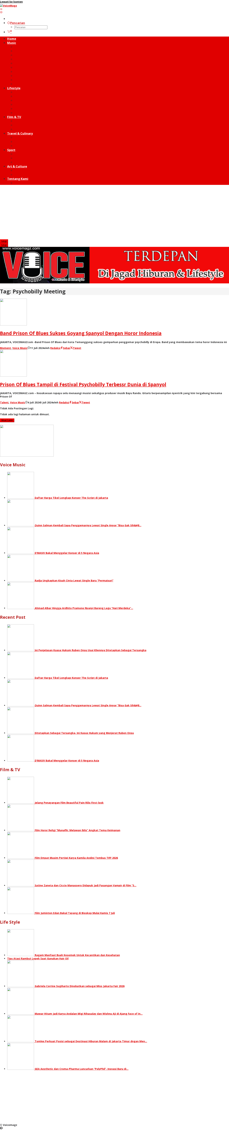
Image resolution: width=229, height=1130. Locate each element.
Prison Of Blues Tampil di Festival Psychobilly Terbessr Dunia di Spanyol (83, 384)
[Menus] (1, 9)
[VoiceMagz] (8, 5)
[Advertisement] (114, 212)
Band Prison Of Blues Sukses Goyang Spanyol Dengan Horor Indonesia (81, 333)
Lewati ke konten (11, 1)
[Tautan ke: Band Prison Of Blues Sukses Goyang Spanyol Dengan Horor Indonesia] (13, 324)
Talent (4, 402)
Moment (5, 348)
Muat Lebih (7, 420)
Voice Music (20, 348)
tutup (4, 241)
